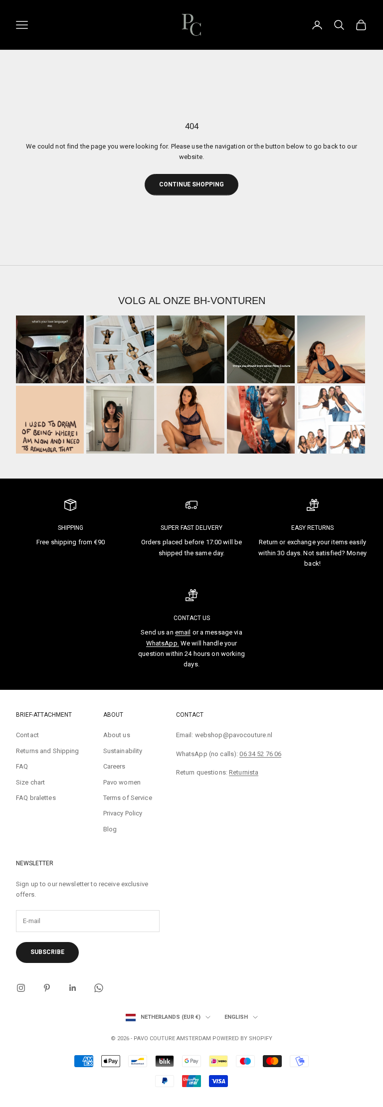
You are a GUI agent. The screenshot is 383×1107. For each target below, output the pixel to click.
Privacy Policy (123, 813)
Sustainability (123, 751)
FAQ (22, 766)
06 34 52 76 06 (260, 754)
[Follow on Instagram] (21, 988)
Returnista (243, 772)
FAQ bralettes (36, 797)
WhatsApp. (162, 643)
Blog (110, 829)
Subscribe (47, 952)
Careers (114, 766)
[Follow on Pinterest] (47, 988)
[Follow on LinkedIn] (73, 988)
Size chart (30, 782)
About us (116, 735)
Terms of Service (127, 797)
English (236, 1017)
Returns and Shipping (47, 751)
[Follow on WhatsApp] (99, 988)
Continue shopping (191, 184)
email (183, 632)
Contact (27, 735)
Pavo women (122, 782)
